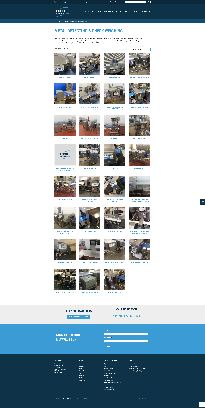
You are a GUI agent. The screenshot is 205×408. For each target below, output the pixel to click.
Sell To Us (135, 12)
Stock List (81, 366)
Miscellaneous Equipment (110, 384)
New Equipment (109, 12)
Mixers (105, 366)
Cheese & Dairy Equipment (110, 371)
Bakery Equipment (108, 368)
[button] (203, 202)
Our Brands (82, 380)
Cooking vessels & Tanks (110, 373)
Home (87, 12)
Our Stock (95, 12)
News (116, 2)
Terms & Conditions (134, 366)
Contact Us (146, 12)
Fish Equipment (108, 375)
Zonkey (148, 398)
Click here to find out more (78, 317)
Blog (122, 2)
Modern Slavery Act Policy (135, 371)
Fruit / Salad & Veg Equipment (111, 377)
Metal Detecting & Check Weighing (112, 382)
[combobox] (135, 2)
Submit (108, 346)
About (111, 2)
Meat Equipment (108, 380)
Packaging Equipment (109, 387)
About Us (81, 375)
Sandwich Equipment (109, 389)
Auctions (123, 12)
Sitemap (87, 398)
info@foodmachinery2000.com (83, 2)
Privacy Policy (132, 364)
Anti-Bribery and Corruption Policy (137, 368)
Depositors (107, 364)
